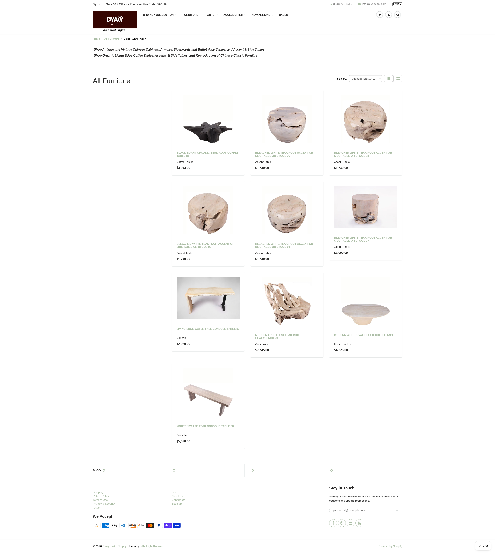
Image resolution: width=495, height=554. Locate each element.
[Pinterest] (342, 523)
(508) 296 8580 (342, 3)
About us (177, 495)
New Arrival (261, 14)
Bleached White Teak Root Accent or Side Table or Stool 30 (284, 245)
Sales (283, 14)
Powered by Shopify (390, 546)
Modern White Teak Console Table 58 (205, 426)
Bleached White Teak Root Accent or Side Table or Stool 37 (363, 239)
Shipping (98, 492)
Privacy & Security (104, 503)
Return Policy (101, 495)
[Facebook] (333, 523)
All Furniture (111, 38)
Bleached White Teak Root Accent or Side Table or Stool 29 (205, 245)
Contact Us (178, 499)
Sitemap (177, 503)
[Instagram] (350, 523)
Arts (210, 14)
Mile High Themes (151, 546)
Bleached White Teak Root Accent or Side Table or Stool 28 (363, 154)
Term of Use (100, 499)
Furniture (190, 14)
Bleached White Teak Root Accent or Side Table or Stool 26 (284, 154)
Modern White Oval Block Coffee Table (365, 335)
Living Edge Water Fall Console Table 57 (208, 328)
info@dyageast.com (374, 3)
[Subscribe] (397, 511)
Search (176, 492)
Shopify (121, 546)
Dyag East (108, 546)
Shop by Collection (158, 14)
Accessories (233, 14)
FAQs (96, 507)
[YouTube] (359, 523)
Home (96, 38)
